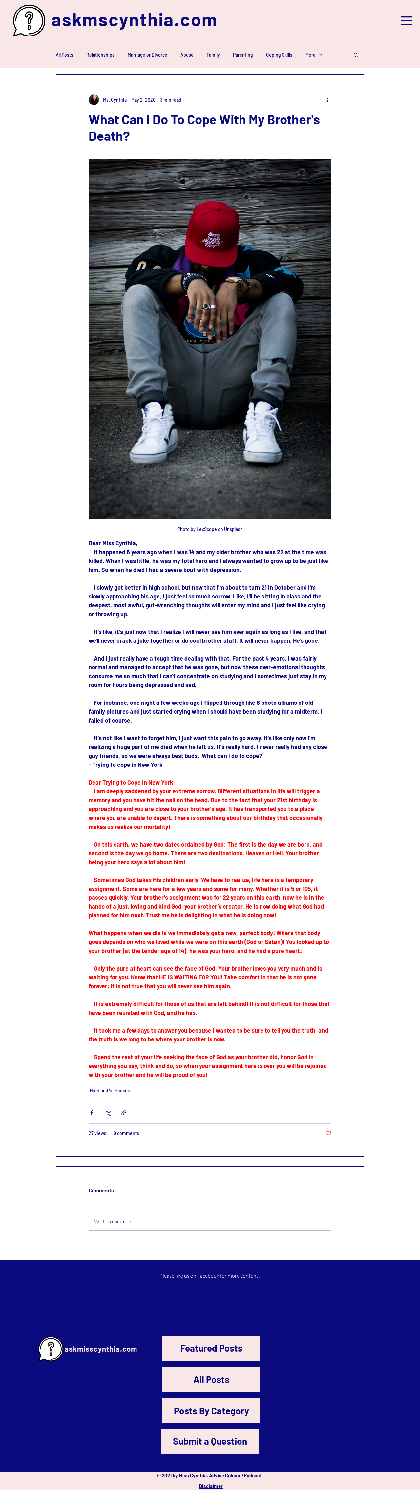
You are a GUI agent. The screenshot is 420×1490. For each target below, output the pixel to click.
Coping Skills (279, 55)
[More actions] (327, 100)
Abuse (187, 55)
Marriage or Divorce (147, 55)
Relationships (100, 55)
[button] (406, 20)
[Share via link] (124, 1113)
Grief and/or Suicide (110, 1090)
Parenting (243, 55)
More (310, 55)
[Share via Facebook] (92, 1113)
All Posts (64, 55)
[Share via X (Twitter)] (108, 1113)
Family (213, 55)
